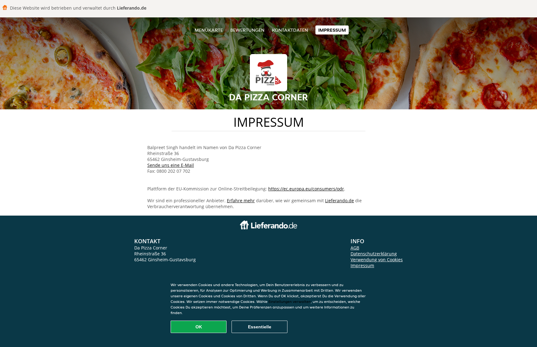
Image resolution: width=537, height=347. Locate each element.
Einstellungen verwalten (289, 301)
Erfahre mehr (241, 200)
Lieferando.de (339, 200)
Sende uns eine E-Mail (170, 165)
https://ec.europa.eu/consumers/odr (306, 189)
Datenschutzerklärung (374, 254)
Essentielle (259, 326)
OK (198, 326)
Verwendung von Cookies (377, 260)
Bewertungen (247, 30)
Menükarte (209, 30)
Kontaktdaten (290, 30)
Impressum (332, 30)
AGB (355, 248)
